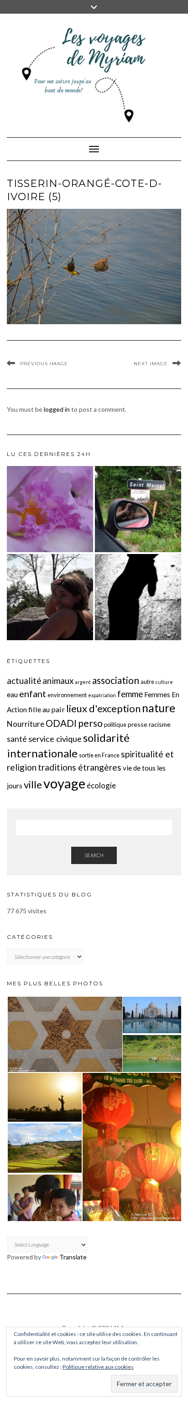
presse (137, 724)
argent (83, 682)
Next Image (151, 364)
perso (90, 723)
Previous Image (44, 364)
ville (33, 784)
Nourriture (25, 724)
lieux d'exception (103, 708)
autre (147, 681)
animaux (57, 681)
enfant (32, 693)
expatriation (102, 695)
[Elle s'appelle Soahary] (138, 597)
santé (17, 739)
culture (164, 682)
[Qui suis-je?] (50, 597)
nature (158, 707)
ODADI (61, 723)
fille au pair (46, 709)
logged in (57, 409)
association (115, 680)
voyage (64, 783)
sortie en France (99, 755)
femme (130, 694)
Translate (73, 1257)
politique (115, 724)
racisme (160, 724)
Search (94, 855)
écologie (101, 785)
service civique (55, 739)
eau (12, 694)
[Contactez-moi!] (138, 509)
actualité (24, 681)
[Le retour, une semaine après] (50, 509)
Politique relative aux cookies (98, 1366)
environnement (67, 695)
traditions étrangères (79, 767)
